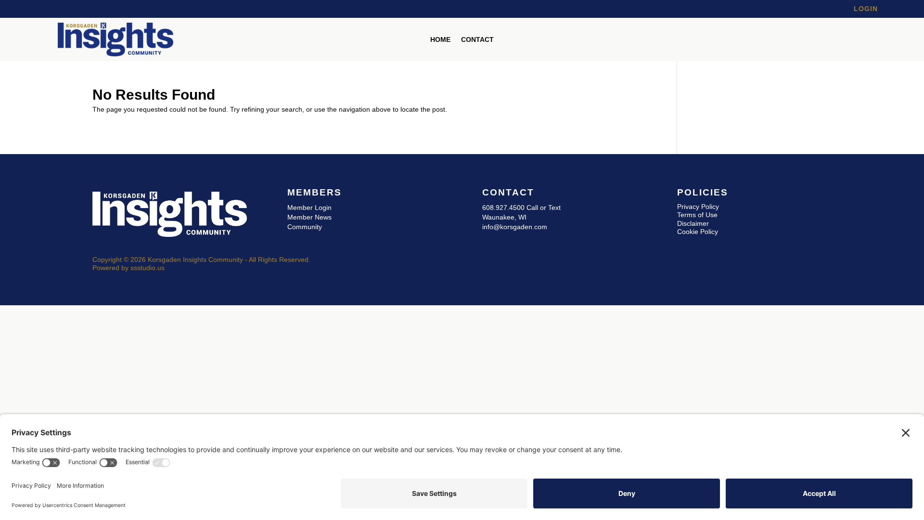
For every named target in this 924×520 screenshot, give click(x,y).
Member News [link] (309, 217)
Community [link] (304, 227)
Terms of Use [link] (697, 215)
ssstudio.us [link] (147, 268)
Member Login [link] (309, 207)
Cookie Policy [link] (697, 231)
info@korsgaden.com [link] (514, 227)
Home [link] (440, 39)
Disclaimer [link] (693, 223)
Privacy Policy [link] (698, 206)
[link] (115, 54)
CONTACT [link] (477, 39)
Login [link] (866, 9)
